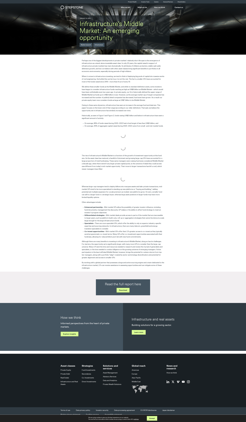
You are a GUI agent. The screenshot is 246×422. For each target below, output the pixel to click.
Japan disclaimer (168, 410)
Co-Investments (88, 378)
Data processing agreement (124, 410)
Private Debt (65, 374)
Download (123, 290)
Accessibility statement (113, 414)
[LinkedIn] (168, 381)
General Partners (168, 2)
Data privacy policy (83, 410)
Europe (134, 374)
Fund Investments (88, 370)
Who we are (125, 7)
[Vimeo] (178, 382)
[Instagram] (188, 381)
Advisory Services (109, 376)
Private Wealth (132, 2)
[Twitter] (173, 381)
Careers (156, 2)
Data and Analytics (110, 380)
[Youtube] (183, 381)
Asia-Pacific (136, 378)
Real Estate (65, 378)
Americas (135, 370)
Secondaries (86, 374)
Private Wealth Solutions (112, 384)
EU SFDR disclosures (148, 410)
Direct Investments (89, 381)
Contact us (179, 7)
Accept (152, 418)
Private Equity (66, 370)
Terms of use (65, 410)
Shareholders (181, 2)
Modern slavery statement (70, 414)
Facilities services (92, 414)
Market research (86, 45)
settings (136, 419)
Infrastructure (99, 45)
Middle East (136, 381)
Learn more (138, 332)
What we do (142, 7)
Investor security (102, 410)
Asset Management (110, 373)
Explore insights (69, 334)
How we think (159, 7)
